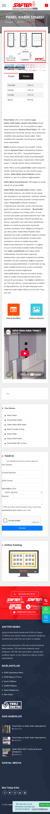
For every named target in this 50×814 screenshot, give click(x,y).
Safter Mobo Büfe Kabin (16, 425)
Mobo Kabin (12, 415)
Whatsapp (46, 612)
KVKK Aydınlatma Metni (13, 673)
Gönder (22, 528)
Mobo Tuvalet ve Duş (15, 429)
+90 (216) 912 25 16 (26, 594)
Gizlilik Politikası (10, 686)
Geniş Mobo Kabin (14, 420)
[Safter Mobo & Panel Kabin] (25, 5)
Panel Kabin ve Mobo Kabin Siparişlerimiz (29, 726)
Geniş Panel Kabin (14, 438)
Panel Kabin (12, 434)
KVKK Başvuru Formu (13, 677)
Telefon (46, 603)
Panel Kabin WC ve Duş (16, 443)
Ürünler (19, 22)
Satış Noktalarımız (11, 690)
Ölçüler (11, 76)
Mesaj (46, 620)
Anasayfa (8, 22)
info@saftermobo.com (26, 612)
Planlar (26, 76)
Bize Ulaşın (8, 694)
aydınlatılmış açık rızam (11, 510)
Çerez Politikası (10, 681)
